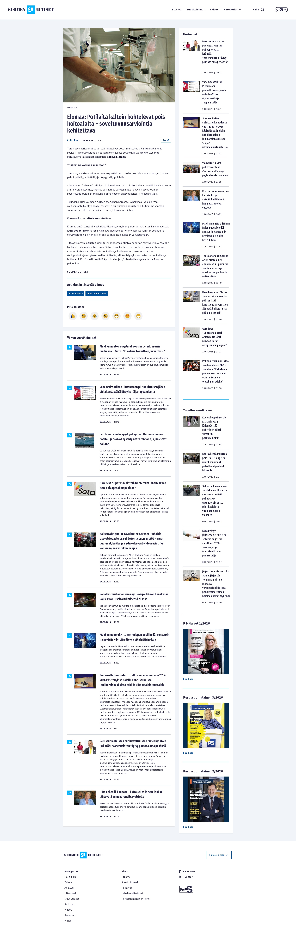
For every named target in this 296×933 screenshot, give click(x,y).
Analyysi (69, 888)
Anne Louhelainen (96, 293)
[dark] (277, 9)
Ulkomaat (70, 893)
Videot (214, 9)
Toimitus (126, 888)
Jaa (164, 140)
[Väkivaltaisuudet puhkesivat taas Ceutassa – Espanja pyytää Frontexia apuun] (191, 172)
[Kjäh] (138, 316)
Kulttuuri (69, 904)
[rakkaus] (127, 316)
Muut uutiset (71, 899)
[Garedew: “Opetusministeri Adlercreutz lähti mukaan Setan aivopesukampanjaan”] (191, 340)
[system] (281, 9)
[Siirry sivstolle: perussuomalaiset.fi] (205, 889)
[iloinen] (83, 316)
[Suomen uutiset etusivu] (31, 9)
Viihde (67, 921)
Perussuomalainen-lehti (135, 899)
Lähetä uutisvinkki (132, 893)
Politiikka (72, 140)
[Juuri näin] (73, 316)
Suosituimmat (196, 9)
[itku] (94, 316)
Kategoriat (230, 9)
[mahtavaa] (116, 316)
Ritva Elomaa (76, 293)
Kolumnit (70, 915)
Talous (68, 882)
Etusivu (176, 9)
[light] (285, 9)
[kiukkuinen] (105, 316)
